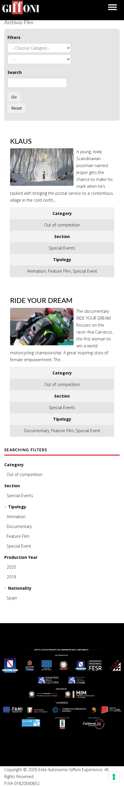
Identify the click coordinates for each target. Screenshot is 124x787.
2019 (11, 577)
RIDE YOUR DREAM (41, 300)
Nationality (19, 588)
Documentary (19, 526)
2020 (11, 567)
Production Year (20, 557)
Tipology (17, 506)
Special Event (19, 546)
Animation (16, 516)
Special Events (20, 495)
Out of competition (24, 474)
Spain (12, 598)
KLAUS (21, 141)
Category (14, 464)
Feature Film (18, 536)
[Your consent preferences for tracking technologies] (113, 776)
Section (12, 485)
